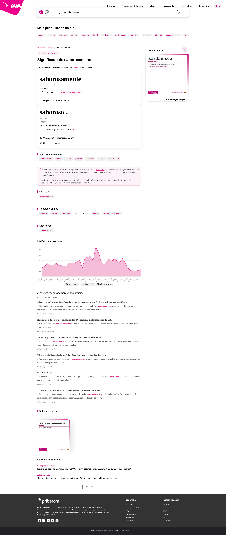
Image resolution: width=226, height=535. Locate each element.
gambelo (78, 159)
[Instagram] (44, 522)
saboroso (95, 213)
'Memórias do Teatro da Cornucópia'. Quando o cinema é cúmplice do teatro (71, 355)
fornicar (187, 35)
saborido (54, 213)
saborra (106, 213)
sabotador (116, 213)
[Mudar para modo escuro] (217, 6)
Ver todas (89, 487)
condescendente (172, 35)
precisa (74, 35)
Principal (111, 6)
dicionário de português (92, 507)
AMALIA (100, 170)
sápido (58, 159)
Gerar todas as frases (50, 53)
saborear (43, 213)
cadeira (41, 35)
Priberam (166, 508)
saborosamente (46, 159)
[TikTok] (48, 522)
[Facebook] (39, 522)
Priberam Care (168, 520)
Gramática (204, 6)
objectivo (63, 35)
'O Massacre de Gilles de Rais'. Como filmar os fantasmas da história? (68, 390)
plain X (166, 517)
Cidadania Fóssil (44, 373)
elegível (158, 35)
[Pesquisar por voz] (64, 12)
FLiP (165, 511)
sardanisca (106, 35)
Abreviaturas (187, 6)
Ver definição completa (176, 100)
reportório (134, 35)
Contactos (166, 505)
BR (47, 12)
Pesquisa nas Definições (132, 6)
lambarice (90, 159)
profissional (120, 35)
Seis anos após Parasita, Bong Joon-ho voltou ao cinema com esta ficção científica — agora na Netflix (82, 302)
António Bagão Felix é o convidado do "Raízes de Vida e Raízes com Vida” (70, 337)
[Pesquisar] (58, 12)
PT (41, 12)
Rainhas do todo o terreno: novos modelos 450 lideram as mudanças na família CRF (74, 320)
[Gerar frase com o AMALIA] (69, 125)
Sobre (151, 6)
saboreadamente (46, 196)
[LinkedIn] (53, 522)
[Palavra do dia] (184, 49)
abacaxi (68, 159)
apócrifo (85, 35)
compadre (147, 35)
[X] (57, 522)
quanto (52, 35)
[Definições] (177, 12)
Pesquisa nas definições (134, 508)
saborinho (65, 213)
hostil (95, 35)
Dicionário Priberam (45, 48)
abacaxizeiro (113, 159)
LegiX (165, 514)
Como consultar (167, 6)
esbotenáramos (46, 230)
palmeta (101, 159)
